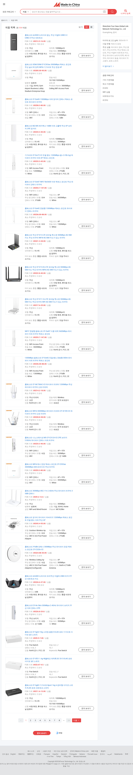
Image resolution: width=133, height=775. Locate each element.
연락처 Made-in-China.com (79, 751)
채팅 (60, 733)
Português (73, 754)
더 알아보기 (109, 66)
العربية (109, 754)
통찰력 (103, 751)
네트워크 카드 (108, 96)
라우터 (105, 100)
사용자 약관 (47, 751)
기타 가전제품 (108, 80)
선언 (38, 751)
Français (47, 754)
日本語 (38, 754)
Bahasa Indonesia (80, 756)
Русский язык (92, 754)
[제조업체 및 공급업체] (67, 4)
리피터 (105, 88)
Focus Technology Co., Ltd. (69, 761)
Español (55, 754)
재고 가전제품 (108, 84)
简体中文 (21, 754)
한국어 (102, 754)
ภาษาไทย (50, 756)
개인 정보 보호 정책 (60, 751)
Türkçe (58, 756)
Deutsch (64, 754)
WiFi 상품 (106, 92)
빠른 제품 (94, 751)
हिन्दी (126, 754)
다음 (77, 720)
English (13, 754)
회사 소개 (31, 751)
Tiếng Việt (67, 756)
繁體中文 (30, 754)
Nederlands (118, 754)
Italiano (82, 754)
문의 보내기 (86, 55)
